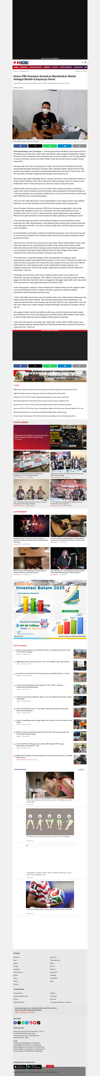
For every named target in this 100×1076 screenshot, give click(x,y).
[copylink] (79, 146)
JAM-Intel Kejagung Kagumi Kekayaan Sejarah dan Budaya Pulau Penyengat (39, 393)
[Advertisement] (27, 29)
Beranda (15, 71)
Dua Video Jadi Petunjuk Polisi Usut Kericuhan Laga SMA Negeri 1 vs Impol (42, 673)
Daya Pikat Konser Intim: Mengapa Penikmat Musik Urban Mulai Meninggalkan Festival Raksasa (67, 571)
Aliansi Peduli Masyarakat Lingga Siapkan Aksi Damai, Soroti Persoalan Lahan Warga (44, 721)
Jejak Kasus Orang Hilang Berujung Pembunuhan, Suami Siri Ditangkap (67, 474)
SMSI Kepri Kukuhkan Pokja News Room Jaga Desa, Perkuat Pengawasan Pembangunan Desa (45, 389)
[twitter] (35, 146)
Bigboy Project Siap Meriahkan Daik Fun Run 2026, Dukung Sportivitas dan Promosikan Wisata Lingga (42, 733)
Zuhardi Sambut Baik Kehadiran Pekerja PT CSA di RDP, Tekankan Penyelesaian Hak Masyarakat (39, 686)
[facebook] (20, 146)
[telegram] (65, 146)
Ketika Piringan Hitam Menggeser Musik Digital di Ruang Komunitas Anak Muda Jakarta (29, 571)
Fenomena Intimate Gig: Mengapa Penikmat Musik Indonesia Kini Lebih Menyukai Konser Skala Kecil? (67, 539)
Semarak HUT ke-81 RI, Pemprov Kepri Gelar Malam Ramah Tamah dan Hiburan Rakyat (42, 404)
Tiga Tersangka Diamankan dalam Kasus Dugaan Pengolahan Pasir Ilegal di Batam (29, 503)
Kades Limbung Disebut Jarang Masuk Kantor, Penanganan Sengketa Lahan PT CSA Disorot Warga (43, 651)
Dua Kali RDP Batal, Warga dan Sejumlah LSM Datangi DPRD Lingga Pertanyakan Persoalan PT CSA (40, 745)
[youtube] (34, 1022)
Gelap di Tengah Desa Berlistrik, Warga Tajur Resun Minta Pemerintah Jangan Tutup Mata (44, 698)
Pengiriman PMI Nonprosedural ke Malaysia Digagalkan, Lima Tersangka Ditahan (28, 474)
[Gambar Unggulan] (50, 114)
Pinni (21, 88)
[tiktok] (38, 1022)
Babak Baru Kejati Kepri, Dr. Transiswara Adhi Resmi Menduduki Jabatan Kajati (39, 412)
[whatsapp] (50, 146)
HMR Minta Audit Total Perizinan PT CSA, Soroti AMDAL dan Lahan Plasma (42, 662)
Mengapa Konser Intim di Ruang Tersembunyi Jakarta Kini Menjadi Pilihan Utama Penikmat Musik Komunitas (30, 540)
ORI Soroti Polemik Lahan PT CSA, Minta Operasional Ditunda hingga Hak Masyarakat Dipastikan (42, 709)
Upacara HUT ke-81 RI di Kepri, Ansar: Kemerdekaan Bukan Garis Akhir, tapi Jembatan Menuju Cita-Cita (48, 408)
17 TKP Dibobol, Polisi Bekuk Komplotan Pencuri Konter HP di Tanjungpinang (66, 503)
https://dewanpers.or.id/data (25, 1012)
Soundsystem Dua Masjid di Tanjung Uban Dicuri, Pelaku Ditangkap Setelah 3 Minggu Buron (31, 436)
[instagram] (31, 1022)
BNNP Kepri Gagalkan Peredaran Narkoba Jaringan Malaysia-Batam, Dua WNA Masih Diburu (44, 756)
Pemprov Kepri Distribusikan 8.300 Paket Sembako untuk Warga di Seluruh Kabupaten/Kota (44, 416)
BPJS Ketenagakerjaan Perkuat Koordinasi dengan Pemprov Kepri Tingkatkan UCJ (41, 401)
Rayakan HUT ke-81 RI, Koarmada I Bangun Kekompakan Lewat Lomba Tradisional (40, 397)
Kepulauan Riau (24, 71)
